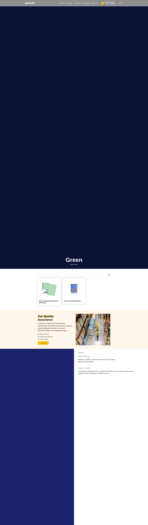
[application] (72, 3)
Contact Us (94, 3)
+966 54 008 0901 (110, 4)
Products (69, 3)
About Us (62, 3)
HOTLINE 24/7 (81, 352)
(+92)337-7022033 (84, 368)
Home (71, 264)
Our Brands (86, 3)
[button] (108, 2)
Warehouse (78, 3)
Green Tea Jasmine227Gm (72, 301)
